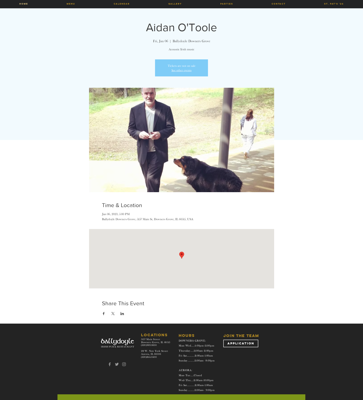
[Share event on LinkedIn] (122, 313)
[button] (70, 4)
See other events (181, 70)
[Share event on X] (113, 313)
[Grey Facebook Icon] (109, 364)
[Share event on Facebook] (103, 313)
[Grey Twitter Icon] (116, 364)
